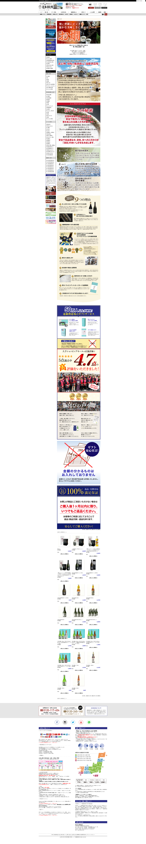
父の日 (48, 129)
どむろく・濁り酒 (50, 110)
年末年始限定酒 (50, 154)
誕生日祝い (49, 133)
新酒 (48, 113)
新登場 (59, 14)
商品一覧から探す (50, 65)
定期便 (48, 63)
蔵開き (105, 12)
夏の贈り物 (49, 14)
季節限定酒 (76, 14)
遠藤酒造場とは (74, 12)
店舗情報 (99, 12)
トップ (41, 12)
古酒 (48, 104)
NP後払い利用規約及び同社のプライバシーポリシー (48, 790)
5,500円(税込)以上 (50, 165)
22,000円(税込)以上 (50, 160)
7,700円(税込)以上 (50, 163)
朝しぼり (48, 82)
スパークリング (50, 105)
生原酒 (48, 109)
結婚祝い (48, 138)
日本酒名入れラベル (50, 151)
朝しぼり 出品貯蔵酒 (51, 84)
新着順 (98, 529)
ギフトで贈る (53, 12)
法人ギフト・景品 (50, 137)
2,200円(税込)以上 (50, 168)
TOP (52, 834)
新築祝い (48, 140)
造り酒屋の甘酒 (50, 87)
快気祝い (48, 141)
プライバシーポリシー (91, 834)
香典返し (48, 143)
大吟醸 (48, 76)
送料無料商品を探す (50, 60)
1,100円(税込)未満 (50, 171)
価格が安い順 (88, 529)
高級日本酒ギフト (50, 146)
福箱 (48, 117)
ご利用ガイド (83, 12)
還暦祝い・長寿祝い (50, 132)
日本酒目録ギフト (50, 148)
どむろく (63, 14)
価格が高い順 (94, 529)
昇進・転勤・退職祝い (51, 145)
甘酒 (48, 112)
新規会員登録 (97, 7)
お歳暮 (48, 127)
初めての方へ (49, 66)
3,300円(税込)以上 (50, 166)
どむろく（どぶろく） (51, 85)
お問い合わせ (68, 834)
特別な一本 (43, 14)
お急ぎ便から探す (50, 61)
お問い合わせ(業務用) (76, 834)
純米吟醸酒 (49, 97)
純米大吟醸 (49, 94)
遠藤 (48, 81)
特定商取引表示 (83, 834)
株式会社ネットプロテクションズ (53, 788)
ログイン (91, 7)
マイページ (104, 7)
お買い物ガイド (63, 834)
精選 (48, 102)
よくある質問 (92, 12)
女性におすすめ (50, 153)
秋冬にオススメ (50, 125)
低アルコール (49, 115)
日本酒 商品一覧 (57, 834)
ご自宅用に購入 (63, 12)
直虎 (48, 79)
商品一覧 (46, 12)
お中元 (54, 14)
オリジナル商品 (50, 89)
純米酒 (48, 99)
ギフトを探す (49, 58)
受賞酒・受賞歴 (50, 68)
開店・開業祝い (50, 135)
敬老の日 (48, 124)
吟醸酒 (48, 101)
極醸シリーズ (69, 14)
